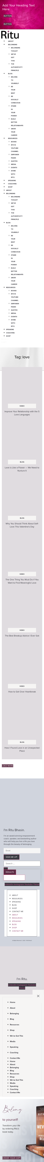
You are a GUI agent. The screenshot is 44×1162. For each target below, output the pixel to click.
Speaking (12, 180)
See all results (14, 877)
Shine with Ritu (13, 174)
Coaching (12, 184)
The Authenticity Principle (16, 67)
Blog (10, 73)
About (11, 41)
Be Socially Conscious (15, 99)
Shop (10, 187)
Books (13, 142)
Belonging (12, 44)
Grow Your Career (14, 132)
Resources (12, 138)
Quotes (14, 161)
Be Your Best (13, 89)
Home (12, 1002)
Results (10, 872)
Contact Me (17, 911)
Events (14, 167)
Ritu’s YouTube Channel (14, 148)
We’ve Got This (13, 57)
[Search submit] (6, 868)
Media (13, 164)
